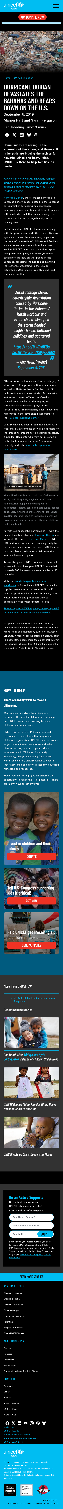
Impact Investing (12, 1403)
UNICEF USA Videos (13, 1441)
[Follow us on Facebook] (7, 1423)
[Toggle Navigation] (56, 6)
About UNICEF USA (14, 1341)
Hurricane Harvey (44, 535)
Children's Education (13, 1293)
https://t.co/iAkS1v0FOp (32, 346)
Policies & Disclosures (19, 1503)
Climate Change (11, 1310)
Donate (7, 1391)
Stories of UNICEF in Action (17, 1434)
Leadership (9, 1359)
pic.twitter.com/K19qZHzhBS (33, 352)
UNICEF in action (23, 78)
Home (7, 78)
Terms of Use (42, 1503)
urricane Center (30, 418)
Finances (8, 1353)
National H (14, 418)
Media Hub (9, 1427)
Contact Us (8, 1462)
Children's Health (12, 1298)
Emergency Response (14, 1316)
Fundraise (8, 1397)
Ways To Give (10, 1414)
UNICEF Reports (11, 1431)
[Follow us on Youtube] (25, 1423)
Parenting (8, 1321)
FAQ (55, 1503)
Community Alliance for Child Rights (21, 1371)
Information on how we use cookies (20, 1438)
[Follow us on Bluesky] (44, 1423)
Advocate (8, 1386)
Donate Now (35, 17)
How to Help (11, 1379)
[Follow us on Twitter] (13, 1423)
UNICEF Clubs (10, 1409)
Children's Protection (14, 1304)
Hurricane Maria (37, 539)
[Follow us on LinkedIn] (19, 1423)
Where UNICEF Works (14, 1333)
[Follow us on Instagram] (31, 1423)
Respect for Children (13, 1327)
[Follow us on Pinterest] (37, 1423)
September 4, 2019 (31, 367)
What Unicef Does (14, 1286)
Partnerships (10, 1365)
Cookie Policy (50, 1500)
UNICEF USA (14, 6)
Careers (7, 1348)
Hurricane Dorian (13, 197)
